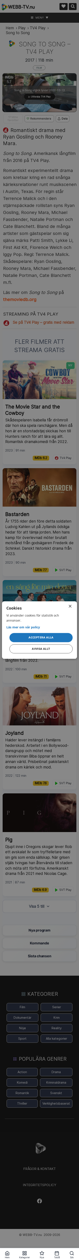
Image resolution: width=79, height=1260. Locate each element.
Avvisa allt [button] (41, 649)
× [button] (70, 606)
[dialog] (39, 630)
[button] (41, 637)
